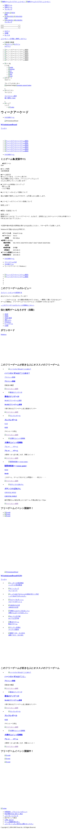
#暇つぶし (8, 320)
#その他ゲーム (9, 117)
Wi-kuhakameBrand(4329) (11, 576)
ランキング (8, 9)
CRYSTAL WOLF (10, 492)
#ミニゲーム (9, 323)
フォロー (4, 128)
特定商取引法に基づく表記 (14, 814)
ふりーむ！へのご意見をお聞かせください (19, 824)
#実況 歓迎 (8, 318)
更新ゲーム (8, 7)
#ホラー (7, 31)
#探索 (6, 33)
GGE (6, 424)
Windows (3, 334)
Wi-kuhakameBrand (9, 125)
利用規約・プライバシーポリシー (16, 812)
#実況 (6, 316)
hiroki (6, 470)
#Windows (8, 322)
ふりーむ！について (11, 816)
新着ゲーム (8, 5)
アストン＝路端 (10, 377)
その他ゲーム (9, 264)
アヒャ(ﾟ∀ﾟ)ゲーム (11, 446)
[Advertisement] (35, 133)
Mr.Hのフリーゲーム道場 (13, 400)
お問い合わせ (9, 820)
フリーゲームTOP (11, 262)
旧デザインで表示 (11, 818)
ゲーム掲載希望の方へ (12, 822)
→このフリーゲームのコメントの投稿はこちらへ (17, 305)
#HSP (6, 314)
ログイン (24, 39)
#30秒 (6, 325)
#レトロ (7, 35)
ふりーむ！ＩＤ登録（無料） (11, 39)
